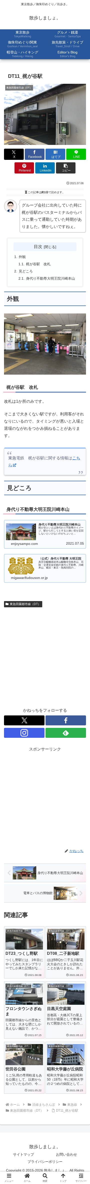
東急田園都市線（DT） (25, 604)
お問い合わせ (66, 1154)
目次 (38, 246)
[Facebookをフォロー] (66, 720)
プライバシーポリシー (45, 1162)
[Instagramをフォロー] (24, 733)
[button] (66, 168)
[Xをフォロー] (24, 720)
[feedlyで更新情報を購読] (66, 733)
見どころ (26, 271)
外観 (22, 257)
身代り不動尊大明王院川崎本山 (50, 278)
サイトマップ (23, 1154)
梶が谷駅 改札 (38, 264)
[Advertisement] (45, 657)
